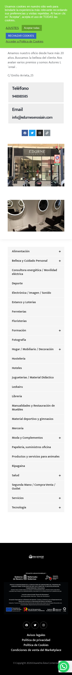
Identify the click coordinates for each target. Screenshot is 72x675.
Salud (36, 475)
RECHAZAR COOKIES (21, 35)
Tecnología (36, 507)
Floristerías (19, 321)
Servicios (36, 498)
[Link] (47, 133)
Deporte (17, 283)
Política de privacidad (36, 640)
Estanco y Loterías (24, 302)
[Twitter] (32, 133)
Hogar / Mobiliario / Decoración (36, 349)
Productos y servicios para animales (36, 456)
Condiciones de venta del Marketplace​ (36, 650)
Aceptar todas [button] (32, 27)
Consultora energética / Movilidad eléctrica (34, 272)
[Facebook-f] (25, 133)
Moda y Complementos (36, 438)
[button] (63, 666)
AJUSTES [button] (12, 28)
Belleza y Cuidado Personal (36, 261)
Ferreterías (19, 311)
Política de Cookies (36, 645)
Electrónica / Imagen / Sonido (31, 292)
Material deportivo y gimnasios (32, 419)
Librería (17, 396)
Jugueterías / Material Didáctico (33, 377)
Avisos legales (36, 635)
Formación (36, 330)
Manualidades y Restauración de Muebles (33, 407)
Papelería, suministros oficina (31, 447)
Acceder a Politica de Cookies (24, 41)
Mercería (17, 428)
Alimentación (36, 251)
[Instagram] (39, 133)
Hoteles (17, 368)
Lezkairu (17, 387)
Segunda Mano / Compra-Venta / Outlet (33, 486)
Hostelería (18, 358)
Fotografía (19, 339)
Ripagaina (18, 466)
